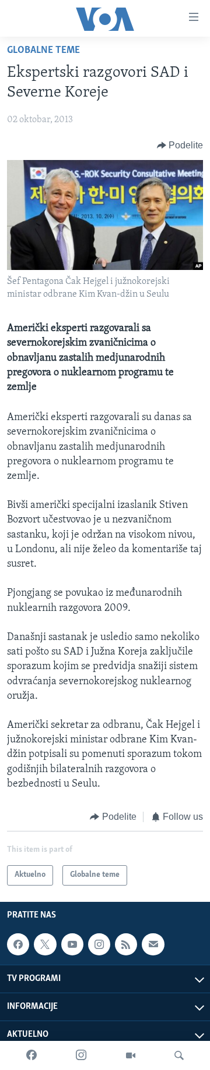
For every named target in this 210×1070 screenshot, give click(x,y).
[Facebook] (31, 1055)
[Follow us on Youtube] (72, 944)
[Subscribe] (153, 944)
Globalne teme (43, 50)
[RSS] (126, 944)
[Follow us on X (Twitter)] (45, 944)
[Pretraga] (179, 1055)
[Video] (130, 1055)
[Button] (180, 145)
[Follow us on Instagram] (99, 944)
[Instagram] (81, 1055)
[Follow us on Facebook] (18, 944)
